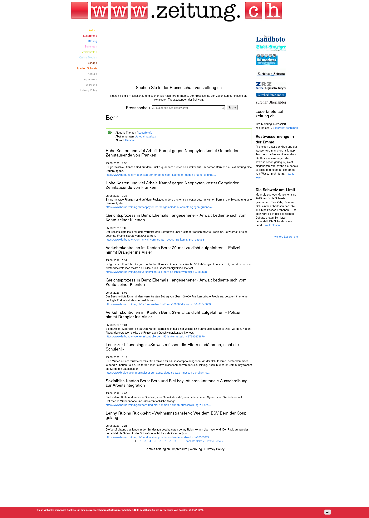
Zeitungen (91, 46)
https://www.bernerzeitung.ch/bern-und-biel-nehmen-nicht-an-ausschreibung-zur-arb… (158, 405)
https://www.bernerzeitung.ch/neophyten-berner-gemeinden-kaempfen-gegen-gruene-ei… (160, 207)
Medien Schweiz (87, 68)
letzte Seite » (215, 441)
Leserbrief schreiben (285, 128)
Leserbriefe (145, 132)
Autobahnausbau (145, 136)
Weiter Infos (196, 510)
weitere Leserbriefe (286, 236)
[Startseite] (179, 12)
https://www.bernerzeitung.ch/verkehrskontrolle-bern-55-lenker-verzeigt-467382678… (157, 272)
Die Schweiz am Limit (275, 189)
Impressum (90, 79)
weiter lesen (272, 225)
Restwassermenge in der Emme (275, 139)
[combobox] (188, 107)
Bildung (92, 41)
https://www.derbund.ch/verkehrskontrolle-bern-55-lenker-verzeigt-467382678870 (155, 336)
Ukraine (130, 140)
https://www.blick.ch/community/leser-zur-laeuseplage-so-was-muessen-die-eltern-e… (158, 372)
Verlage (92, 63)
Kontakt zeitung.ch (157, 449)
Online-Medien (88, 57)
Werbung (91, 85)
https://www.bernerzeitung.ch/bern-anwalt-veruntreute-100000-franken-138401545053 (158, 304)
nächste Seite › (195, 441)
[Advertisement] (179, 54)
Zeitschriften (89, 52)
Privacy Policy (88, 90)
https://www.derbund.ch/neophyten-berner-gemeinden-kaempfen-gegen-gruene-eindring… (161, 175)
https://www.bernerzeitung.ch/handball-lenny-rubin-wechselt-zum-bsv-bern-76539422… (159, 437)
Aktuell (93, 30)
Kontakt (92, 74)
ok (327, 512)
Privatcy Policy (214, 449)
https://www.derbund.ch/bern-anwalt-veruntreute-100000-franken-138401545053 (155, 239)
